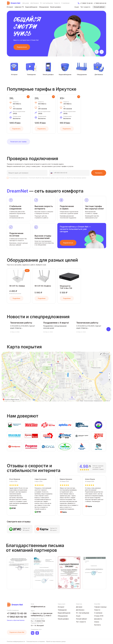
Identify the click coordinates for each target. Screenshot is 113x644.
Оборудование (82, 74)
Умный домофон (48, 74)
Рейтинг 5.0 (53, 528)
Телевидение (31, 74)
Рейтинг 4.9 (26, 528)
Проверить (98, 173)
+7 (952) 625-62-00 (17, 617)
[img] (14, 3)
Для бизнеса (99, 74)
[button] (21, 47)
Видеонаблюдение (65, 74)
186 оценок (26, 530)
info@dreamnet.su (38, 607)
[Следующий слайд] (108, 329)
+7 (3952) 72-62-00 (17, 613)
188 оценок (53, 530)
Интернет (14, 74)
